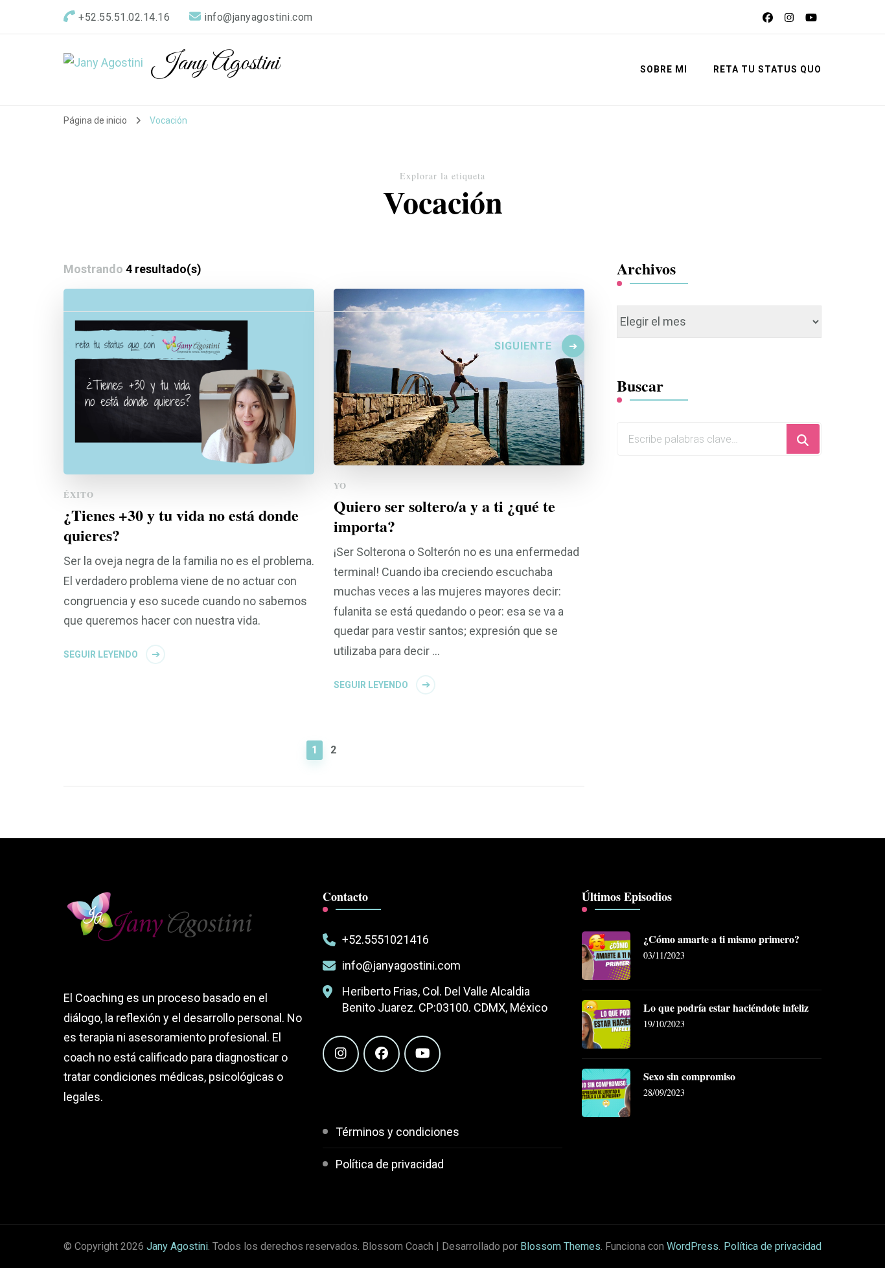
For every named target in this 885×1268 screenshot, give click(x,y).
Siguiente (523, 346)
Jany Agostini (215, 63)
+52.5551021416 (385, 939)
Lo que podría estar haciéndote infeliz (726, 1008)
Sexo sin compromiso (689, 1077)
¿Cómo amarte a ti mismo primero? (721, 939)
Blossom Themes (560, 1246)
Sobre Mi (663, 69)
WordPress (692, 1246)
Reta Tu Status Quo (767, 69)
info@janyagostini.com (401, 965)
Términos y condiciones (397, 1132)
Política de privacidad (390, 1164)
